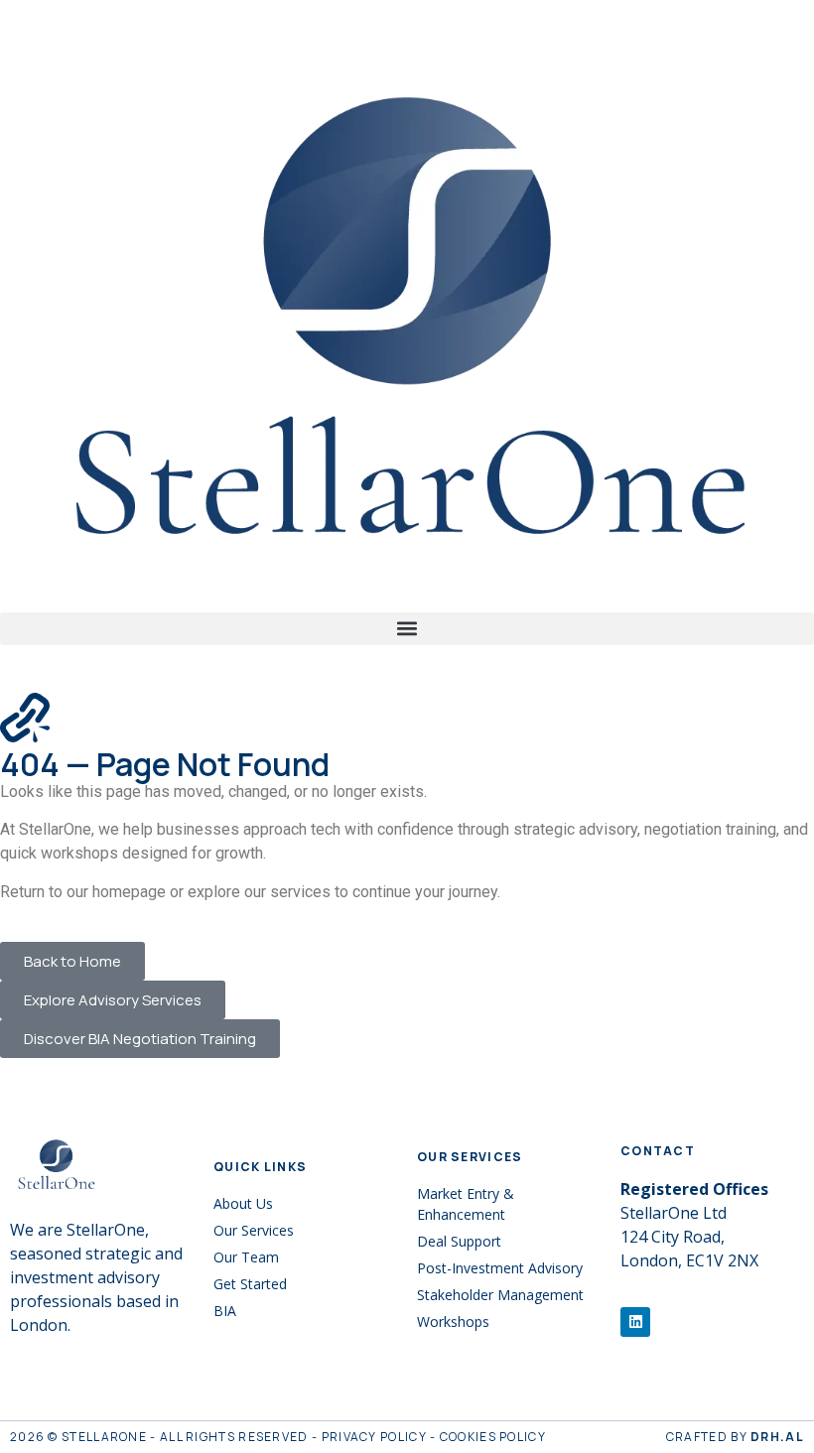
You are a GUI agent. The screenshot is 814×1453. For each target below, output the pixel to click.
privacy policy (374, 1436)
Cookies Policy (493, 1436)
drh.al (777, 1436)
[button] (407, 628)
